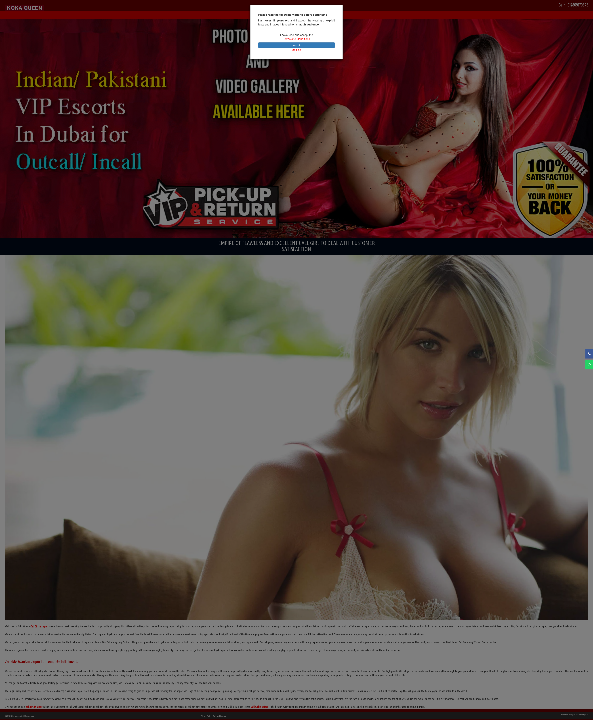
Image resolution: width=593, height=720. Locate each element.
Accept (296, 45)
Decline (296, 50)
